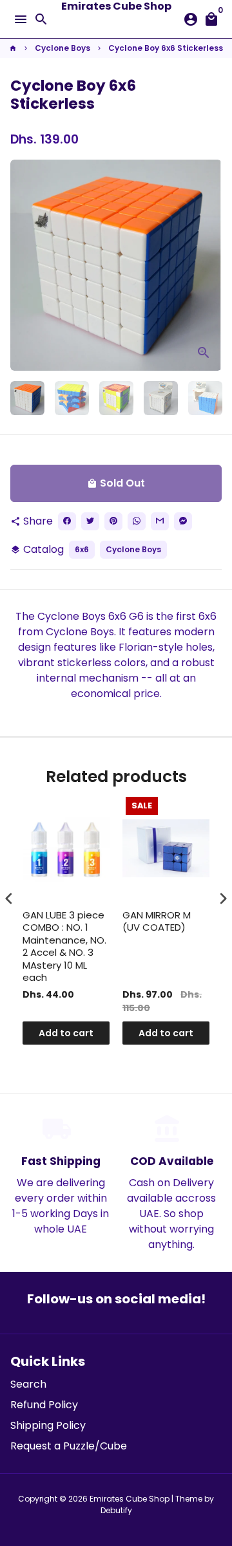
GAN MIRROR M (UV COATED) (156, 922)
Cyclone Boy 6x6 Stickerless (165, 47)
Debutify (116, 1510)
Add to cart (66, 1033)
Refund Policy (44, 1404)
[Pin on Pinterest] (113, 521)
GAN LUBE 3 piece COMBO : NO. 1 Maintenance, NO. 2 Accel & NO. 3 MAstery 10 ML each (64, 946)
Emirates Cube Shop (129, 1498)
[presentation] (9, 898)
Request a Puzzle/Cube (68, 1446)
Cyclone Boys (62, 47)
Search (28, 1384)
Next (209, 265)
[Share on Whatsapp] (137, 521)
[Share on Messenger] (183, 521)
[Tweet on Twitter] (90, 521)
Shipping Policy (48, 1425)
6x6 (82, 549)
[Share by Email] (160, 521)
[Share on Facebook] (67, 521)
